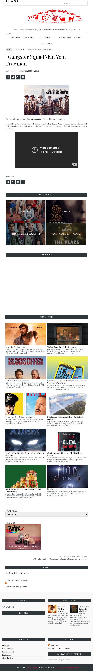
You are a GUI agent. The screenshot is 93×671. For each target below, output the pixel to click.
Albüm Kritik (6, 658)
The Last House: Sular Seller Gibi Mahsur (85, 609)
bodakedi (12, 71)
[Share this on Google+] (18, 77)
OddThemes (32, 668)
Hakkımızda (46, 43)
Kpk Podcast (29, 37)
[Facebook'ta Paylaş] (8, 77)
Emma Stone (57, 124)
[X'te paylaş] (13, 77)
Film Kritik (6, 649)
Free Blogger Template (66, 668)
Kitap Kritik (6, 652)
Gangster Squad (37, 119)
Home (9, 49)
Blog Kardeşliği (47, 37)
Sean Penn (19, 49)
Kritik (4, 646)
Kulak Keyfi (65, 37)
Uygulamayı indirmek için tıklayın (17, 573)
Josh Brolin (35, 124)
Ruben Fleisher (11, 124)
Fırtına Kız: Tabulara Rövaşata (62, 609)
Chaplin (78, 37)
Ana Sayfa (15, 37)
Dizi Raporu (6, 655)
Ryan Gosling (46, 124)
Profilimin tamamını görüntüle (16, 587)
